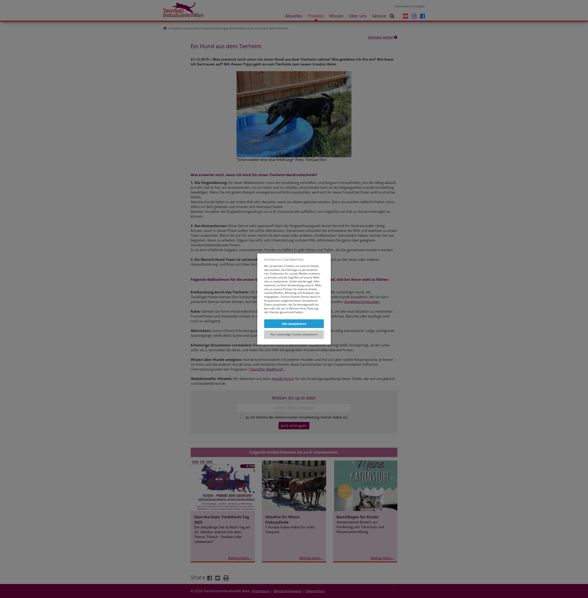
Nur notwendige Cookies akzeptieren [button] (294, 334)
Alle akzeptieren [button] (294, 324)
